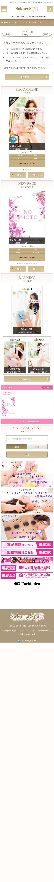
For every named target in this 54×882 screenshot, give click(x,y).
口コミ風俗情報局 (31, 421)
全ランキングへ (26, 379)
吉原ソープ (19, 421)
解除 (37, 446)
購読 (17, 446)
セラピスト (26, 77)
